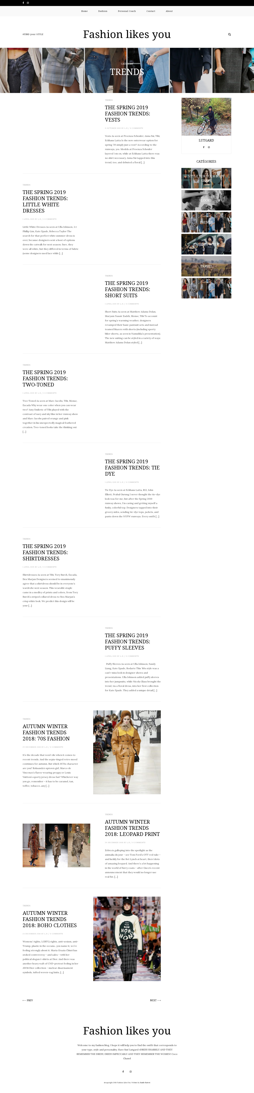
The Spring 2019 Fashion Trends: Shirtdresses (45, 552)
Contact (151, 11)
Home (84, 11)
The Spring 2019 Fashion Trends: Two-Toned (45, 378)
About (169, 11)
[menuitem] (84, 11)
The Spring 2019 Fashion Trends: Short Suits (127, 289)
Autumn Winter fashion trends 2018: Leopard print (132, 828)
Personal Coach (127, 11)
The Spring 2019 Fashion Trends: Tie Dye (132, 467)
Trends (109, 100)
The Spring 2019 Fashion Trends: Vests (127, 113)
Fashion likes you (127, 34)
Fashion (102, 11)
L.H (126, 128)
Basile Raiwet (145, 1083)
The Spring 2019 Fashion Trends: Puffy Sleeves (127, 641)
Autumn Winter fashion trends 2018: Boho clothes (50, 919)
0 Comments (136, 128)
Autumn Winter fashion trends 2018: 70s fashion (46, 732)
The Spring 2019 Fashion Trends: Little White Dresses (45, 201)
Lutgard (206, 140)
